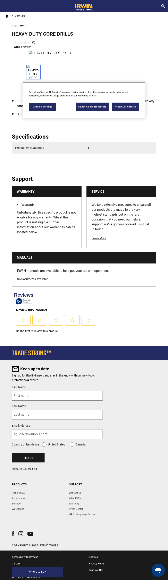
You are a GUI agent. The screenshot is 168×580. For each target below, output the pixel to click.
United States (56, 444)
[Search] (163, 6)
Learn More (99, 238)
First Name (19, 387)
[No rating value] (23, 42)
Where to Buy (37, 571)
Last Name (19, 406)
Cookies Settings (42, 106)
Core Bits (20, 16)
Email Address (21, 425)
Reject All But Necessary (92, 106)
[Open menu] (6, 6)
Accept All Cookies (125, 106)
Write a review (22, 46)
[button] (13, 533)
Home (7, 16)
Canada (81, 444)
